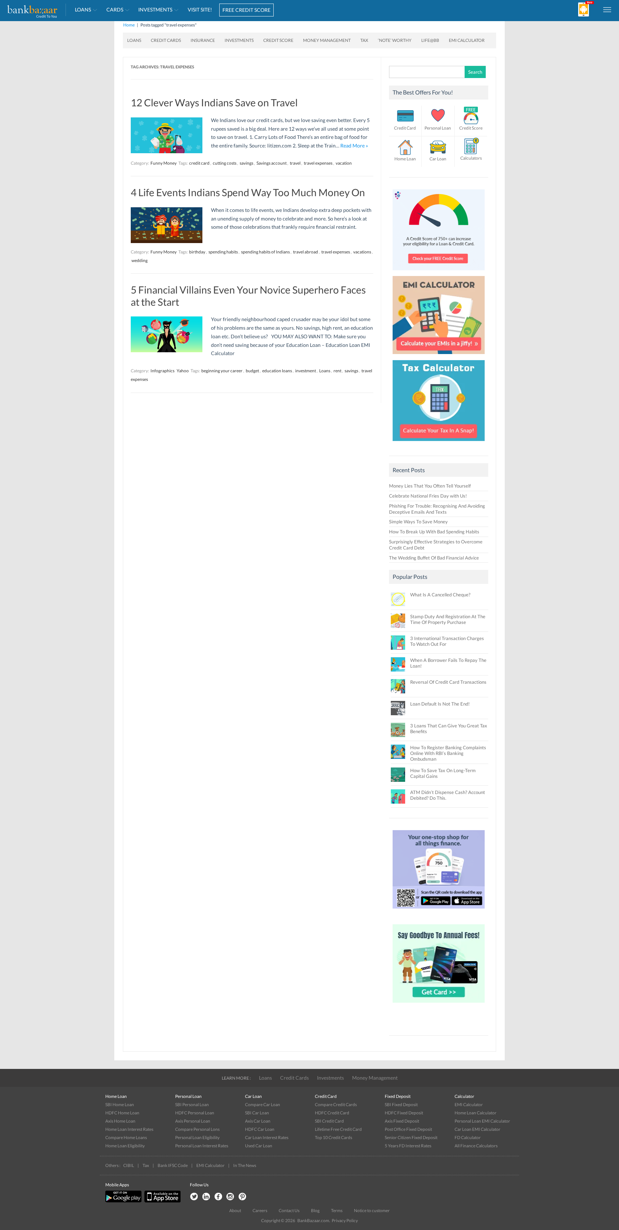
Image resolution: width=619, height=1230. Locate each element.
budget (252, 370)
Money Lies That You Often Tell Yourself (430, 486)
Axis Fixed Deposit (402, 1121)
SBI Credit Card (329, 1121)
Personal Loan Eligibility (197, 1137)
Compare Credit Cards (336, 1104)
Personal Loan (437, 128)
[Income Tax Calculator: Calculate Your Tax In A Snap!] (439, 443)
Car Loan (438, 158)
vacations (362, 252)
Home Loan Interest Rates (129, 1129)
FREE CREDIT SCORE (246, 10)
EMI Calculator (467, 40)
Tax (364, 40)
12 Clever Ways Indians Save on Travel (214, 102)
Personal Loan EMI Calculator (482, 1121)
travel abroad (305, 252)
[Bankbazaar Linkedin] (206, 1196)
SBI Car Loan (257, 1112)
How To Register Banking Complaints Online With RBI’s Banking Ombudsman (448, 753)
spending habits (223, 252)
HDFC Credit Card (332, 1112)
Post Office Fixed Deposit (408, 1129)
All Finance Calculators (476, 1145)
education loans (277, 370)
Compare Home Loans (126, 1137)
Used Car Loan (258, 1145)
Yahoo (183, 370)
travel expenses (318, 163)
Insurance (203, 40)
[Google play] (124, 1201)
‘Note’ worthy (395, 40)
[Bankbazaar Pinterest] (242, 1196)
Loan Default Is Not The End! (440, 704)
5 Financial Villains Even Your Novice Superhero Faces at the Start (248, 296)
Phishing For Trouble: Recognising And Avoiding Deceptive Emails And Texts (437, 509)
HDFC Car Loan (259, 1129)
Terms (336, 1210)
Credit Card (405, 128)
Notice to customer (372, 1210)
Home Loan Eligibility (125, 1145)
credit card (199, 163)
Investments (155, 9)
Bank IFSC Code (173, 1165)
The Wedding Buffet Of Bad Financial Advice (434, 558)
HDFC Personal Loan (194, 1112)
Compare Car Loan (262, 1104)
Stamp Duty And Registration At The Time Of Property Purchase (447, 619)
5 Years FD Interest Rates (408, 1145)
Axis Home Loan (120, 1121)
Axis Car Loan (257, 1121)
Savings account (271, 163)
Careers (260, 1210)
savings (246, 163)
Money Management (327, 40)
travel (295, 163)
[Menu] (607, 9)
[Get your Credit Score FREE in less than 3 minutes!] (439, 272)
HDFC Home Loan (122, 1112)
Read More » (354, 145)
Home (129, 25)
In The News (244, 1165)
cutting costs (224, 163)
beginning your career (222, 370)
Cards (114, 9)
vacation (344, 163)
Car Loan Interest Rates (266, 1137)
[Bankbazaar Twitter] (194, 1196)
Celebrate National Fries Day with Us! (428, 496)
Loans (83, 9)
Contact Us (289, 1210)
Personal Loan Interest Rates (201, 1145)
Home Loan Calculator (475, 1112)
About (235, 1210)
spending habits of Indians (265, 252)
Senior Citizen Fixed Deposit (411, 1137)
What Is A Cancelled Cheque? (440, 594)
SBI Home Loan (119, 1104)
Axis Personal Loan (192, 1121)
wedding (139, 260)
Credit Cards (166, 40)
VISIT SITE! (200, 9)
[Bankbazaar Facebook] (218, 1196)
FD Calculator (468, 1137)
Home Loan (405, 158)
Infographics (162, 370)
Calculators (471, 158)
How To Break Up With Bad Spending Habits (434, 531)
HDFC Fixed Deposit (404, 1112)
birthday (197, 252)
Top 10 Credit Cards (333, 1137)
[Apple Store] (162, 1201)
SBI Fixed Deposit (401, 1104)
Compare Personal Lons (197, 1129)
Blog (315, 1210)
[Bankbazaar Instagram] (230, 1196)
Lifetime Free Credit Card (338, 1129)
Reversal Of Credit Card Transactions (448, 682)
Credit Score (278, 40)
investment (305, 370)
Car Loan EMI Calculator (477, 1129)
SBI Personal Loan (192, 1104)
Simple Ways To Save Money (418, 521)
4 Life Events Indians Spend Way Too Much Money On (248, 192)
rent (337, 370)
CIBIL (128, 1165)
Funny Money (163, 163)
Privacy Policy (345, 1220)
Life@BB (430, 40)
